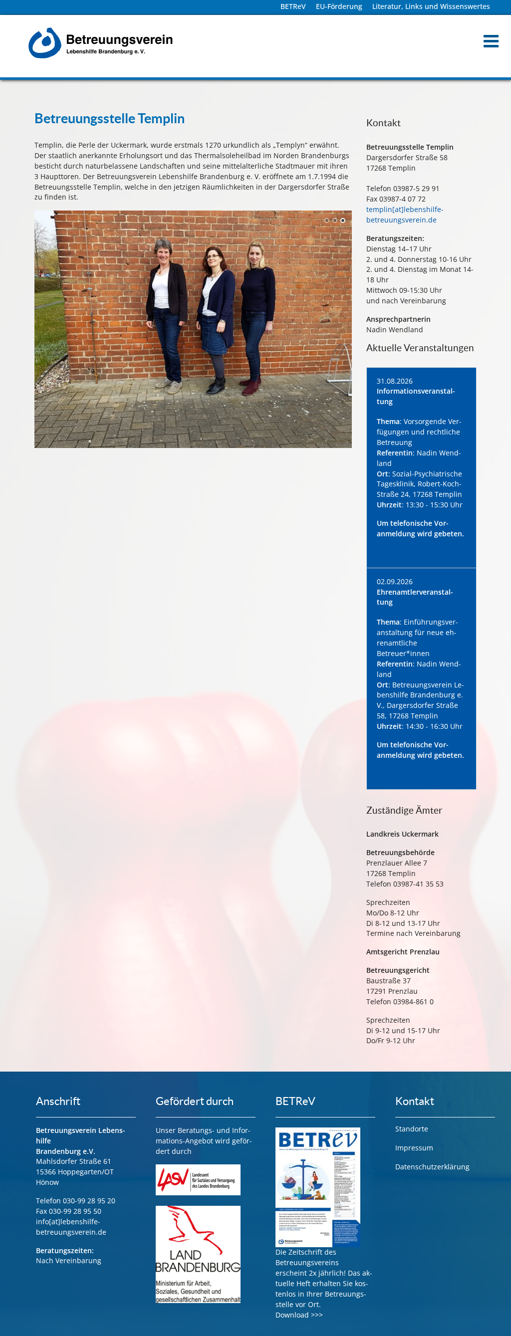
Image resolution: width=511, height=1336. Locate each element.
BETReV (293, 6)
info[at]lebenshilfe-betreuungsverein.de (71, 1227)
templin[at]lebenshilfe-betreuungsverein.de (405, 214)
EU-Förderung (339, 6)
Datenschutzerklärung (432, 1166)
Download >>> (299, 1315)
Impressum (414, 1147)
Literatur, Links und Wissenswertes (431, 6)
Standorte (411, 1128)
